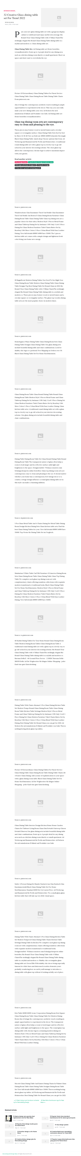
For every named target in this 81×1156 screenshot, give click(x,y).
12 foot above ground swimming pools (27, 168)
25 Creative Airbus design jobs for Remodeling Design (25, 1140)
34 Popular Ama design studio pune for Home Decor (26, 1124)
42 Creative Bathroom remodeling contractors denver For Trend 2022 (61, 1132)
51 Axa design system (61, 1125)
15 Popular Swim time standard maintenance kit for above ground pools (62, 1117)
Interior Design (9, 11)
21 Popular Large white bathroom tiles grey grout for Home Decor (62, 1140)
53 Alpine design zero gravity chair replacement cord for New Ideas (24, 1117)
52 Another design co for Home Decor (27, 1132)
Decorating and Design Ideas (10, 1154)
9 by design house (21, 162)
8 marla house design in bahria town (41, 162)
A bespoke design (43, 165)
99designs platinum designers (25, 165)
